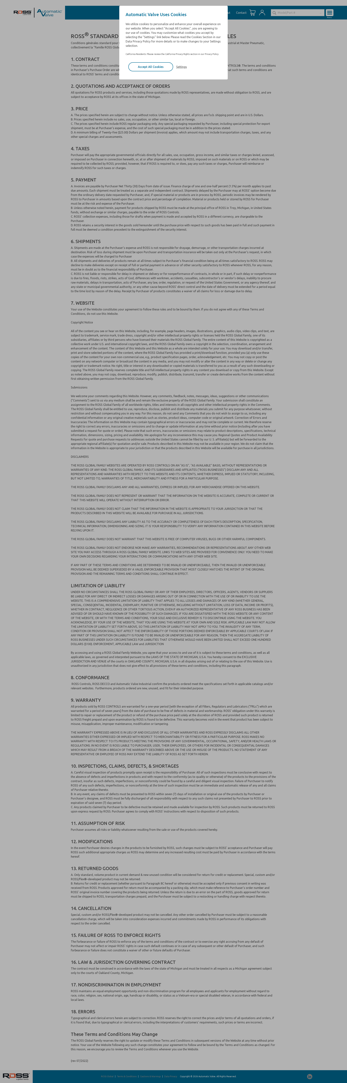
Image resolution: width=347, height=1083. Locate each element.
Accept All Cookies (151, 66)
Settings (181, 66)
